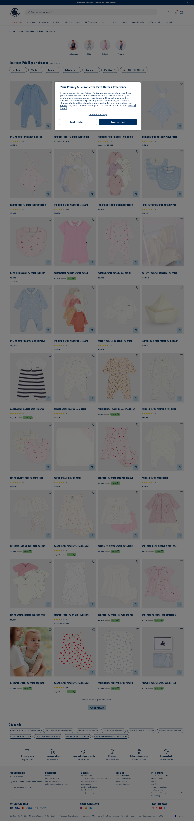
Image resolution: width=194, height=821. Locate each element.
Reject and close (77, 122)
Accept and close (118, 122)
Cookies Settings (98, 114)
